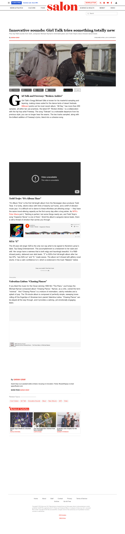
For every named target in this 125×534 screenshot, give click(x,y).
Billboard (25, 106)
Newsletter (91, 3)
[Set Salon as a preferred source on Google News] (68, 90)
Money (102, 8)
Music (44, 401)
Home (36, 498)
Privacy (69, 498)
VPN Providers (62, 515)
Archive (56, 501)
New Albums (52, 401)
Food (43, 8)
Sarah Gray (15, 37)
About (44, 498)
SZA (60, 401)
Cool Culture (14, 401)
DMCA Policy (62, 518)
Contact (60, 498)
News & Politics (16, 8)
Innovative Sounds (34, 401)
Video (112, 8)
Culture (31, 8)
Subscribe (16, 3)
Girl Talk (23, 401)
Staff (51, 498)
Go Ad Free (67, 501)
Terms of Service (81, 498)
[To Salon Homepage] (62, 6)
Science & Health (87, 8)
